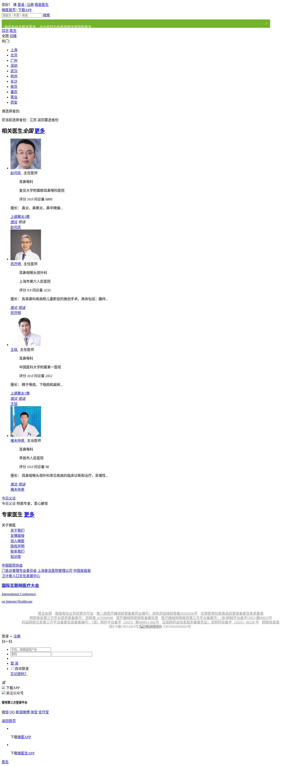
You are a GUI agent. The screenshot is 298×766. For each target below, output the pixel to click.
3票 (20, 217)
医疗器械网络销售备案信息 (137, 618)
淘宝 (34, 712)
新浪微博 (23, 712)
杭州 (13, 76)
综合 (5, 31)
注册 (30, 5)
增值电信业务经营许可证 (74, 613)
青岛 (13, 97)
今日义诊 (9, 498)
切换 (13, 36)
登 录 (14, 663)
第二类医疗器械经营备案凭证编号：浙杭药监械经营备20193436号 (147, 613)
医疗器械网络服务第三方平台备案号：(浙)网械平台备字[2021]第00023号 (216, 618)
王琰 (14, 350)
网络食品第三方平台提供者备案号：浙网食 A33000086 (71, 618)
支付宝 (43, 712)
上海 (13, 50)
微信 (5, 712)
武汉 (13, 71)
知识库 (15, 557)
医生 (13, 31)
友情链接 (17, 536)
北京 (13, 55)
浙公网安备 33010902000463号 (167, 626)
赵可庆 (16, 173)
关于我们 (17, 530)
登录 (20, 5)
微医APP (24, 737)
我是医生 (42, 5)
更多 (39, 131)
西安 (13, 102)
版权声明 (17, 546)
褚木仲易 (17, 440)
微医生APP (25, 753)
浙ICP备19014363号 (123, 626)
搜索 (46, 15)
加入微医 (17, 541)
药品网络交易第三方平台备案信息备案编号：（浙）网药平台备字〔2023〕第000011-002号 (90, 622)
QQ (12, 712)
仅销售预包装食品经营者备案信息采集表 (232, 613)
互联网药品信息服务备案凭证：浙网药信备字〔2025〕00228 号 (210, 622)
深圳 (13, 66)
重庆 (13, 92)
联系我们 (17, 551)
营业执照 (45, 613)
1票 (20, 393)
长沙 (13, 81)
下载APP (25, 10)
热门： (7, 41)
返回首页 (9, 721)
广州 (13, 60)
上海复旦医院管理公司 (55, 571)
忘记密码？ (19, 674)
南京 (13, 87)
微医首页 (9, 10)
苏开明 (16, 264)
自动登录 (22, 668)
